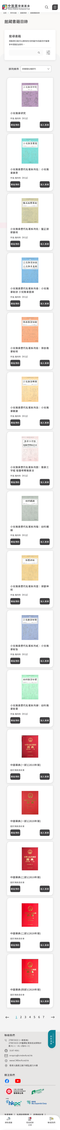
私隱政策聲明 (23, 1114)
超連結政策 (38, 1114)
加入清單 (44, 124)
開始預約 (15, 124)
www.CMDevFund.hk (19, 1060)
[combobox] (36, 69)
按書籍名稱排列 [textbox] (29, 68)
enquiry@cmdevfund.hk (20, 1055)
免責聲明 (8, 1114)
